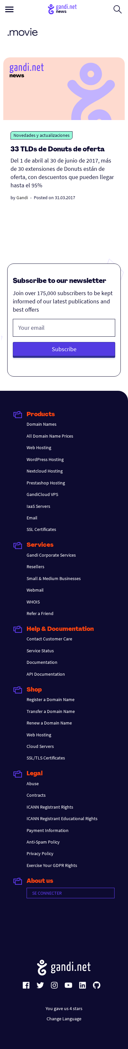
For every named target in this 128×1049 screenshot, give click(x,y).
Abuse (33, 784)
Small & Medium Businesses (54, 578)
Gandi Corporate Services (51, 555)
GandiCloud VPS (42, 494)
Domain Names (41, 424)
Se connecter (47, 893)
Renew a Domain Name (49, 723)
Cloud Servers (40, 746)
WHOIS (33, 602)
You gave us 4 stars (64, 1008)
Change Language (64, 1018)
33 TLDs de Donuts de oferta (58, 149)
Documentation (42, 662)
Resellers (35, 567)
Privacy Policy (40, 853)
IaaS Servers (38, 506)
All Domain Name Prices (50, 436)
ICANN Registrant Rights (50, 807)
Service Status (40, 651)
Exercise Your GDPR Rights (52, 865)
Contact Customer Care (49, 639)
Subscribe (64, 349)
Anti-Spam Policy (43, 842)
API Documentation (46, 674)
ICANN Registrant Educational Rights (62, 818)
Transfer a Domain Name (51, 711)
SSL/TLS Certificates (46, 758)
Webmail (35, 590)
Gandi (22, 198)
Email (32, 518)
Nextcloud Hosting (45, 471)
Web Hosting (39, 447)
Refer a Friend (40, 613)
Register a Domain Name (51, 699)
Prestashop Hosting (46, 483)
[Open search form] (117, 9)
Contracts (36, 795)
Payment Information (48, 830)
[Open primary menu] (9, 9)
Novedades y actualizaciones (41, 135)
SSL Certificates (41, 529)
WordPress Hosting (45, 459)
